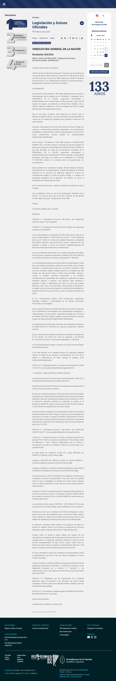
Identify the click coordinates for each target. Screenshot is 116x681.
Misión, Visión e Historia (13, 628)
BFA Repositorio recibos (68, 628)
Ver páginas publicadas (41, 43)
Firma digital (64, 635)
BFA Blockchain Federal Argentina (13, 644)
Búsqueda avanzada (99, 72)
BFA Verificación (65, 631)
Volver (36, 17)
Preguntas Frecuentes (95, 628)
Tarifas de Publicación (40, 628)
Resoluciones (44, 38)
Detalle (52, 38)
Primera (34, 38)
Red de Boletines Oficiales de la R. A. (16, 638)
